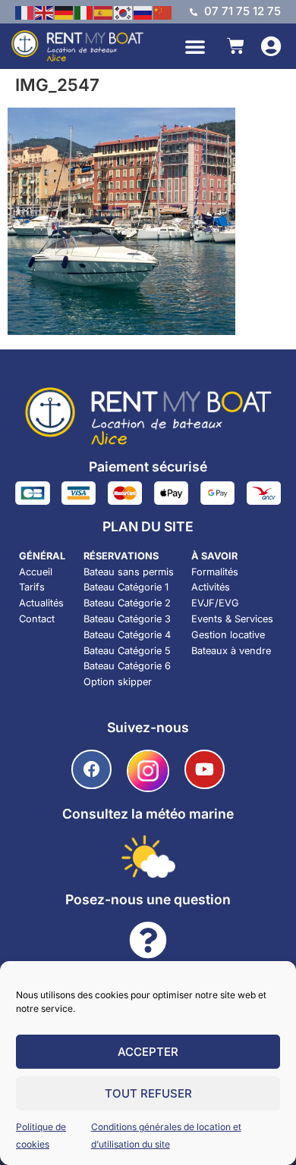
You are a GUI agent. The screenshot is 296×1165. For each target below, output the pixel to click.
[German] (64, 11)
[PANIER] (236, 46)
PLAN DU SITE (148, 526)
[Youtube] (204, 770)
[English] (45, 11)
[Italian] (84, 11)
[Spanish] (104, 11)
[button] (195, 46)
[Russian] (143, 11)
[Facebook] (91, 770)
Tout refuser (148, 1093)
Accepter (148, 1051)
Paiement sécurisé (148, 466)
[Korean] (124, 11)
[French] (25, 11)
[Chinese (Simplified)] (163, 11)
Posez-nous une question (148, 899)
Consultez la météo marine (148, 814)
